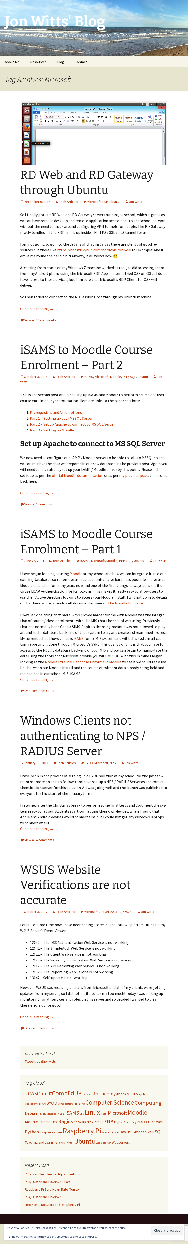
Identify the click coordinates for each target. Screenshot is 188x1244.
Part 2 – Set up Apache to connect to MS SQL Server (72, 424)
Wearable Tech (103, 1142)
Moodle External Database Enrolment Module (83, 661)
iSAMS (88, 376)
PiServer (155, 1121)
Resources (38, 62)
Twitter (69, 1142)
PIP (145, 1122)
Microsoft (94, 201)
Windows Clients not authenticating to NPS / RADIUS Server (82, 736)
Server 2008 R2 (110, 912)
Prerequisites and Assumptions (56, 412)
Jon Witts (135, 201)
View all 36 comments (40, 320)
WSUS (127, 912)
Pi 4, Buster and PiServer (43, 1197)
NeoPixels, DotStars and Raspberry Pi (52, 1204)
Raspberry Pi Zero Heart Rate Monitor (52, 1189)
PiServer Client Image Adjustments (50, 1174)
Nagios (65, 1121)
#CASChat (36, 1093)
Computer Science (109, 1102)
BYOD (89, 763)
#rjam (121, 1093)
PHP (125, 376)
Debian (31, 1113)
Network (80, 1122)
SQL (133, 376)
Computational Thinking (71, 1103)
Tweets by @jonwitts (40, 1061)
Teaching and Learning (41, 1142)
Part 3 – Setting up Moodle (52, 430)
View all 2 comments (39, 504)
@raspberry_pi (33, 1103)
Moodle (115, 376)
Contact (81, 62)
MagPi (104, 1113)
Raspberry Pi (82, 1130)
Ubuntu (114, 201)
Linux (92, 1112)
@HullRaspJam (137, 1094)
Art (44, 1103)
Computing (148, 1102)
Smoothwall (143, 1131)
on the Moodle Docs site (123, 603)
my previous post (133, 475)
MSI (55, 1122)
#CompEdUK (65, 1093)
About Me (12, 62)
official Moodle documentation (77, 475)
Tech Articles (68, 201)
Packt (98, 1121)
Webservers (121, 1142)
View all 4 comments (39, 840)
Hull (40, 1113)
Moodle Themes (38, 1121)
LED (82, 1113)
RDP (105, 201)
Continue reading (37, 308)
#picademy (104, 1093)
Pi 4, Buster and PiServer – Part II (48, 1182)
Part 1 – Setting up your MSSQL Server (61, 418)
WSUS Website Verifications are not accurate (75, 885)
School (105, 1132)
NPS (113, 763)
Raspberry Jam (51, 1132)
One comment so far (39, 691)
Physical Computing (125, 1122)
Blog (60, 62)
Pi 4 (140, 1121)
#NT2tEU (87, 1094)
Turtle (61, 1142)
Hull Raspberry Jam (54, 1113)
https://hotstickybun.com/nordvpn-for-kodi (94, 249)
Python (32, 1131)
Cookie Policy (89, 1236)
